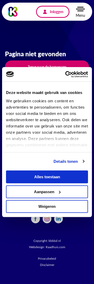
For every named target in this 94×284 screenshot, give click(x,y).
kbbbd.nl (55, 240)
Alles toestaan (47, 177)
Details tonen (66, 161)
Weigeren (47, 206)
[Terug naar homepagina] (12, 12)
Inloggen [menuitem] (56, 11)
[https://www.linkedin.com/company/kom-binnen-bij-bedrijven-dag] (58, 218)
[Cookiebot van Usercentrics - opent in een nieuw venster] (66, 74)
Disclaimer (47, 265)
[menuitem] (35, 218)
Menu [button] (80, 15)
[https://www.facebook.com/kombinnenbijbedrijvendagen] (35, 218)
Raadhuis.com (55, 247)
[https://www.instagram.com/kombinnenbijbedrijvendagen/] (47, 218)
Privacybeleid (47, 258)
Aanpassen (44, 192)
